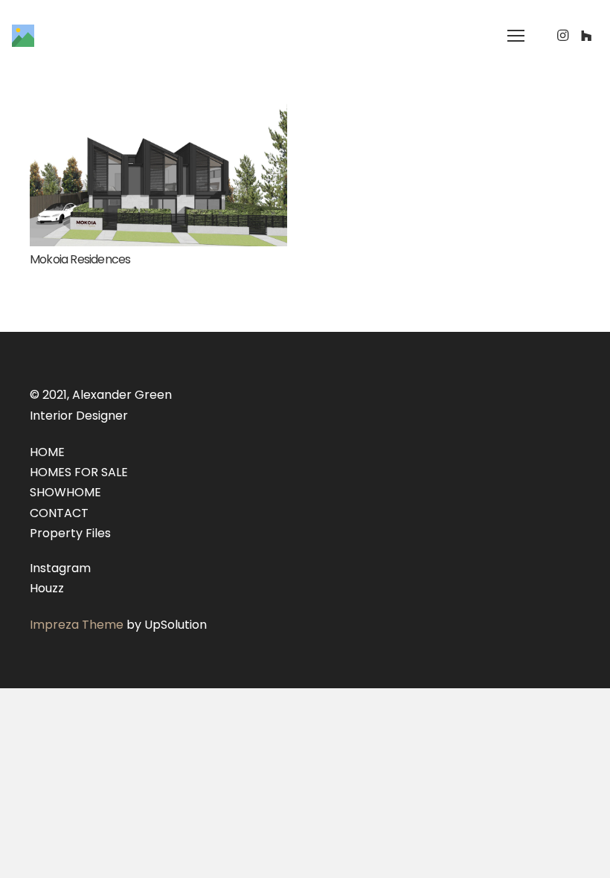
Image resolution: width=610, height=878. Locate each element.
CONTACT (59, 513)
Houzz (47, 588)
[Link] (23, 36)
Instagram (60, 568)
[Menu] (516, 35)
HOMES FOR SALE (79, 472)
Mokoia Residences (80, 259)
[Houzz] (586, 36)
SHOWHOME (65, 492)
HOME (47, 452)
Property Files (70, 533)
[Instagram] (562, 36)
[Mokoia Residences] (158, 111)
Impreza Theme (76, 624)
